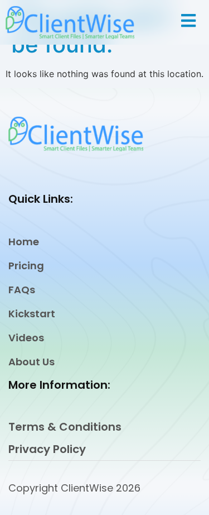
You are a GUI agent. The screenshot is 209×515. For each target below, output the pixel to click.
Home (23, 242)
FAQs (21, 290)
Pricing (26, 266)
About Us (31, 362)
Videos (26, 338)
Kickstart (31, 314)
